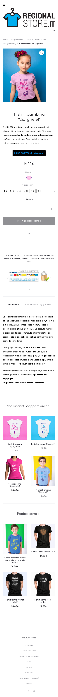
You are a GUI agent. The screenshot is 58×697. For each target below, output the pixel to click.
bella (37, 258)
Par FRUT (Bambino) (12, 258)
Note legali (29, 673)
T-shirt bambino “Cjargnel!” (43, 491)
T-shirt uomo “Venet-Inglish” (15, 601)
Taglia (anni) (28, 185)
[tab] (13, 304)
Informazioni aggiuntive (38, 304)
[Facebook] (28, 691)
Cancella (29, 199)
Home (5, 40)
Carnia (43, 258)
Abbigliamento (16, 40)
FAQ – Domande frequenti (29, 678)
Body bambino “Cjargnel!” (43, 444)
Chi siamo (29, 645)
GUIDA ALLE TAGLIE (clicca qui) (29, 153)
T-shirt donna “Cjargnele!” (14, 485)
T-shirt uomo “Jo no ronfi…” (43, 601)
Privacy (29, 667)
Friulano (37, 40)
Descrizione (13, 304)
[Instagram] (34, 691)
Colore (28, 172)
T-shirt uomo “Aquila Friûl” (43, 551)
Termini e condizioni (29, 651)
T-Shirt (28, 40)
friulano (50, 258)
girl (29, 262)
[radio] (5, 191)
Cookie (29, 662)
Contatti (29, 684)
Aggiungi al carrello (31, 221)
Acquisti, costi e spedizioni (29, 656)
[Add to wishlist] (29, 233)
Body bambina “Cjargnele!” (15, 445)
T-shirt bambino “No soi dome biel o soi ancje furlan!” (15, 560)
